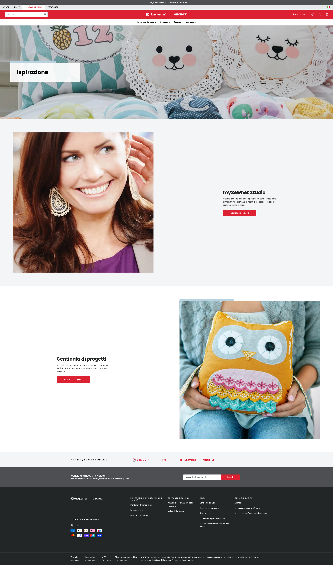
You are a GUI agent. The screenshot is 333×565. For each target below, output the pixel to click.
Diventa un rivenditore (139, 515)
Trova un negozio (300, 14)
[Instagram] (78, 525)
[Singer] (140, 460)
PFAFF (17, 7)
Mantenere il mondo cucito (141, 505)
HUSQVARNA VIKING (33, 7)
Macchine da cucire (146, 22)
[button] (326, 14)
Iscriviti (230, 477)
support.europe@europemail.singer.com (251, 513)
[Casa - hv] (87, 498)
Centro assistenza (207, 503)
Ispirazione (191, 22)
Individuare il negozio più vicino (247, 508)
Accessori (165, 22)
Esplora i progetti (240, 212)
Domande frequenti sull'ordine (212, 518)
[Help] (312, 14)
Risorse (177, 22)
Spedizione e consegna (209, 508)
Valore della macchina (177, 511)
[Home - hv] (166, 14)
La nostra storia (136, 510)
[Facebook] (73, 525)
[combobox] (26, 14)
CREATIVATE (53, 7)
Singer (6, 7)
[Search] (45, 14)
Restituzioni (205, 513)
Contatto (238, 503)
